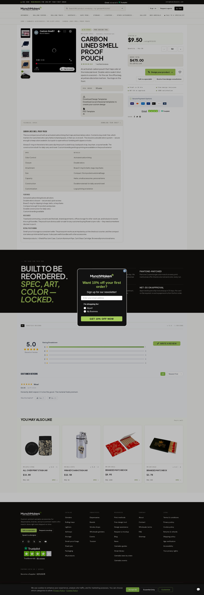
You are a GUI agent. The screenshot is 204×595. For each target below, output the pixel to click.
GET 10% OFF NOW (102, 319)
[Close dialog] (124, 271)
